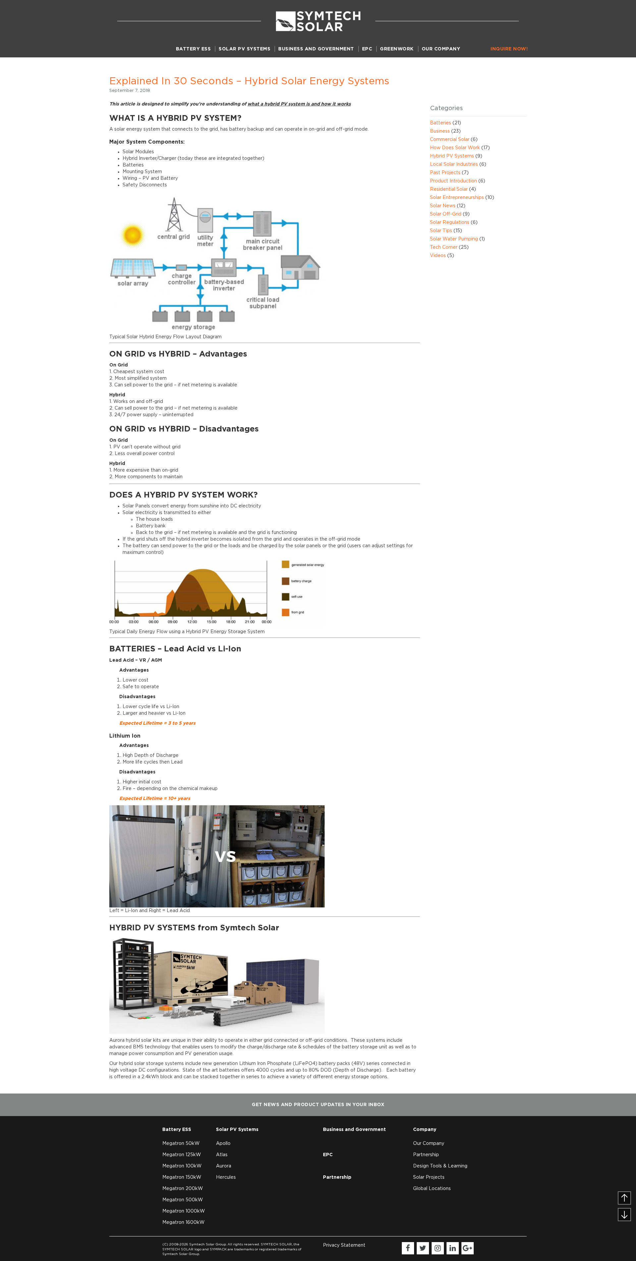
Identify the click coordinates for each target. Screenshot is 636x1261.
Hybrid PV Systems (452, 156)
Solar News (442, 206)
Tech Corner (443, 247)
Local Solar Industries (454, 164)
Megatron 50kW (181, 1143)
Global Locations (432, 1188)
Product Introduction (453, 181)
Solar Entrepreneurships (457, 197)
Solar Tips (441, 231)
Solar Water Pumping (454, 239)
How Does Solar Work (455, 148)
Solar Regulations (449, 222)
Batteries (440, 123)
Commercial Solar (449, 139)
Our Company (441, 49)
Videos (438, 255)
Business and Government (316, 49)
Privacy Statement (344, 1245)
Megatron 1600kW (183, 1222)
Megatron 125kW (181, 1155)
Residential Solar (449, 189)
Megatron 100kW (182, 1166)
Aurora (223, 1166)
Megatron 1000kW (183, 1211)
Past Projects (445, 172)
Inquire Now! (509, 49)
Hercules (226, 1177)
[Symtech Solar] (318, 21)
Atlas (222, 1155)
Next (630, 1212)
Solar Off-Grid (445, 214)
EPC (367, 49)
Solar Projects (429, 1177)
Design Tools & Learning (440, 1166)
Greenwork (397, 49)
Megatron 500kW (182, 1200)
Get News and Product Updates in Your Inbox (318, 1104)
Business (440, 131)
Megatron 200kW (182, 1188)
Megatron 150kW (181, 1177)
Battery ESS (193, 49)
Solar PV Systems (244, 49)
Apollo (223, 1143)
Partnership (337, 1177)
